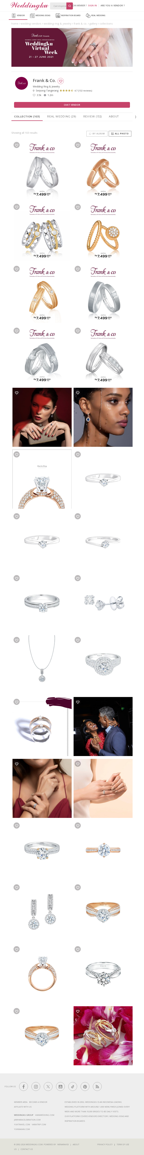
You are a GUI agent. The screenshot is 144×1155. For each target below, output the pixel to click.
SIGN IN (92, 5)
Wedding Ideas (42, 15)
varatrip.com (39, 1124)
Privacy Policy (105, 1144)
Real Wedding (98, 15)
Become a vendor (38, 1102)
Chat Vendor (72, 104)
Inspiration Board (71, 15)
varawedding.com (44, 1115)
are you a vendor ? (113, 5)
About (114, 116)
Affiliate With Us (22, 1106)
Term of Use (123, 1144)
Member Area (20, 1102)
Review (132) (92, 116)
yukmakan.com (22, 1129)
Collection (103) (27, 116)
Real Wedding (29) (61, 116)
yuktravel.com (22, 1124)
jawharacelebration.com (27, 1119)
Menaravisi (63, 1144)
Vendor (20, 15)
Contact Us (27, 1149)
